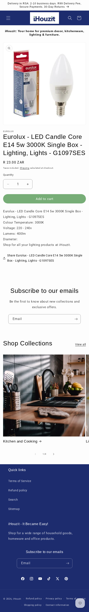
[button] (8, 18)
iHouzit (17, 599)
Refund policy (17, 490)
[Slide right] (53, 454)
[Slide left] (35, 454)
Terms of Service (19, 481)
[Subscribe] (76, 319)
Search (13, 499)
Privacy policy (54, 598)
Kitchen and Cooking (20, 441)
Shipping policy (33, 605)
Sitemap (14, 509)
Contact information (57, 605)
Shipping (24, 168)
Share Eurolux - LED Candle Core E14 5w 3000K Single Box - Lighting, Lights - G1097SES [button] (44, 258)
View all (80, 344)
